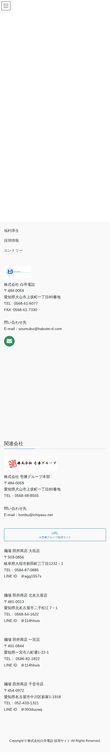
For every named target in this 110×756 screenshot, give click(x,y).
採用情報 (11, 240)
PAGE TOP (102, 728)
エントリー (13, 250)
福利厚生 (11, 230)
